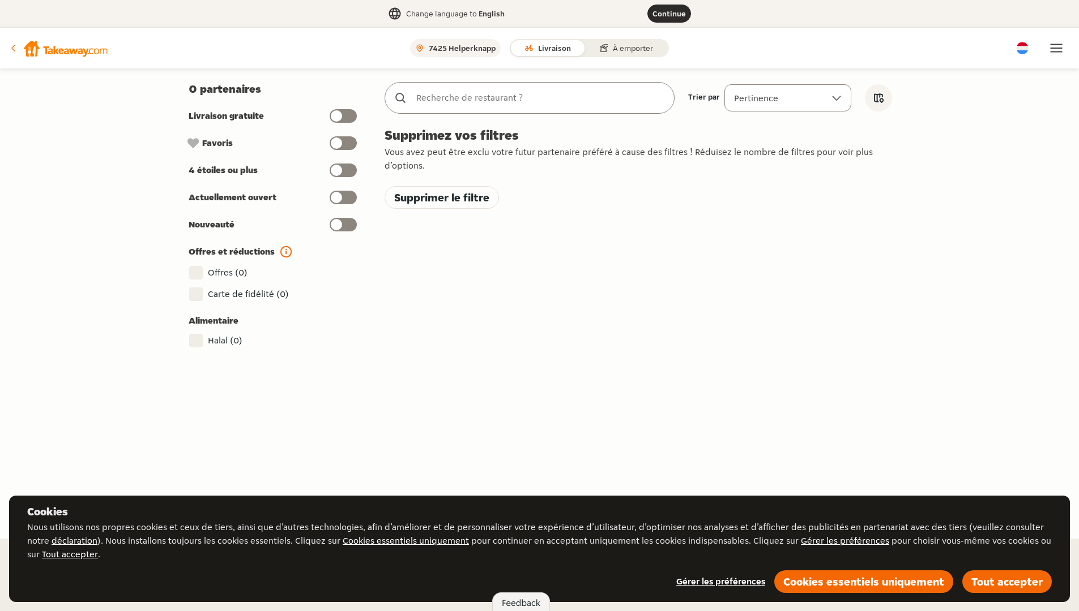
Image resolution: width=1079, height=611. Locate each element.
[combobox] (541, 98)
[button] (58, 48)
